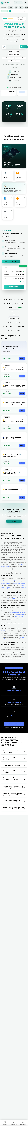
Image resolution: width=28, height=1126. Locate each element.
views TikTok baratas (8, 57)
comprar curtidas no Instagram (9, 580)
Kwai (16, 7)
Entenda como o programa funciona (14, 727)
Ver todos (13, 521)
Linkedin (14, 311)
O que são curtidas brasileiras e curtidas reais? (14, 779)
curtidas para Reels (14, 51)
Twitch (10, 307)
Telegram (14, 319)
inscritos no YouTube (14, 60)
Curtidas (5, 1124)
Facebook (14, 315)
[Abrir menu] (25, 2)
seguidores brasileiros (14, 54)
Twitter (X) (14, 330)
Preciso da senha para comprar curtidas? (14, 801)
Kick (20, 307)
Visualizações (23, 1124)
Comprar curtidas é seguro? (14, 758)
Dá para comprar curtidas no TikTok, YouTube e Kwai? (14, 787)
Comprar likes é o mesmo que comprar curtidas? (14, 794)
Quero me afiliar (14, 724)
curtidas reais (4, 630)
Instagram (10, 7)
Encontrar (23, 46)
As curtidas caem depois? (14, 765)
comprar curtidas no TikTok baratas (10, 598)
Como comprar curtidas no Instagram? (14, 751)
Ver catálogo (10, 261)
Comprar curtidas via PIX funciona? (14, 771)
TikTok (21, 7)
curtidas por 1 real (20, 57)
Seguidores (14, 1124)
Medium (21, 326)
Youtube (20, 303)
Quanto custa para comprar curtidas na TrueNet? (14, 808)
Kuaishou (9, 326)
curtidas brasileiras (6, 568)
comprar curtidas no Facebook (17, 612)
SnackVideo (14, 322)
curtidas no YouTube (19, 614)
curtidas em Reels (5, 583)
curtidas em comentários (19, 583)
